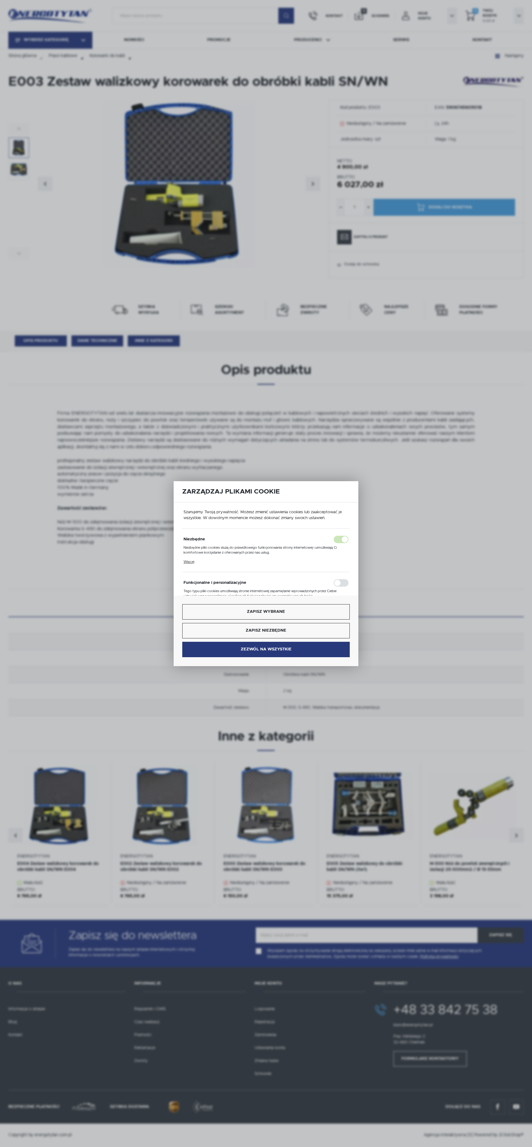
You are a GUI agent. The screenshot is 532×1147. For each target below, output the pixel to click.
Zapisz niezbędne (266, 631)
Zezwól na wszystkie (266, 649)
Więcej (188, 561)
